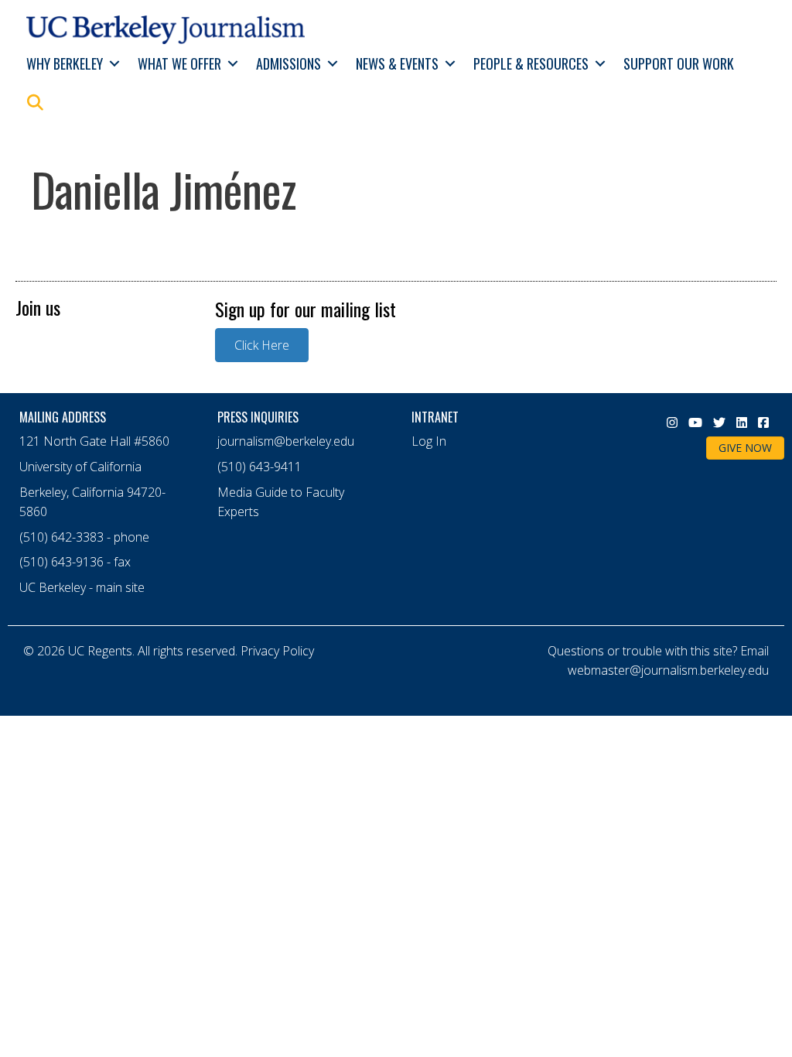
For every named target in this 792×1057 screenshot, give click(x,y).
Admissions (288, 63)
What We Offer (179, 63)
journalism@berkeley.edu (285, 441)
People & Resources (531, 63)
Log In (428, 441)
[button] (114, 64)
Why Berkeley (64, 63)
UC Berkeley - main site (82, 587)
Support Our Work (678, 63)
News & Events (397, 63)
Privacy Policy (277, 650)
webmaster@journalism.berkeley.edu (668, 670)
